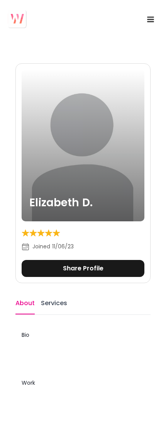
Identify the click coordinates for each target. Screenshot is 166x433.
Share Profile (83, 268)
